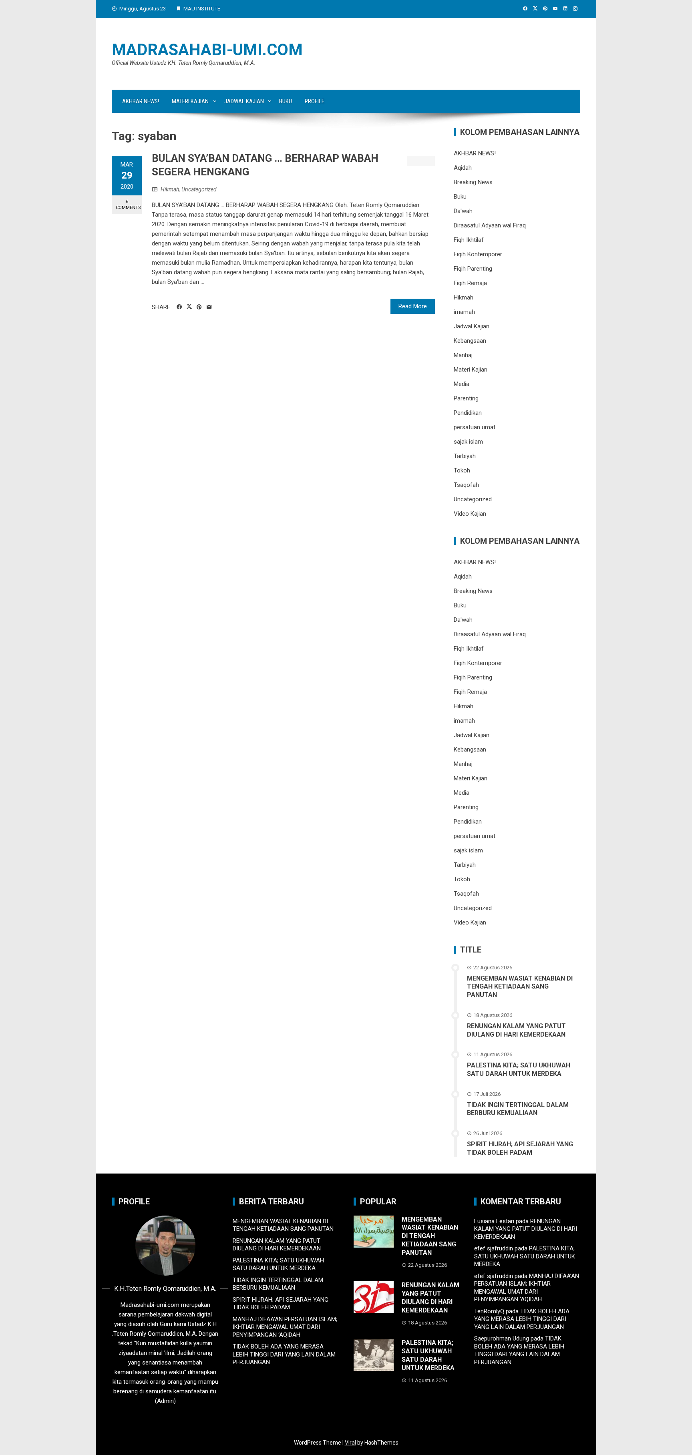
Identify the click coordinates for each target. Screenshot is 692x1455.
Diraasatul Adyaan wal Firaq (490, 225)
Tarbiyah (465, 456)
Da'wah (463, 211)
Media (461, 384)
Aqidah (463, 167)
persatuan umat (474, 427)
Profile (314, 101)
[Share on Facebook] (179, 307)
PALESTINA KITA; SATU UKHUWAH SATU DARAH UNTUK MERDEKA (518, 1069)
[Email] (209, 307)
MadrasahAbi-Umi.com (207, 49)
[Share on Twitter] (189, 307)
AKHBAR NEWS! (140, 101)
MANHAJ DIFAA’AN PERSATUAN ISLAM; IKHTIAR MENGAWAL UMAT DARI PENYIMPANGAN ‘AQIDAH (285, 1327)
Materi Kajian (190, 101)
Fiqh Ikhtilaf (469, 239)
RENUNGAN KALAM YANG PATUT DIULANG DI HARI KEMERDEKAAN (516, 1030)
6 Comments (128, 204)
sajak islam (468, 441)
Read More (412, 306)
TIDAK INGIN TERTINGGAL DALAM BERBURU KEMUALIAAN (518, 1109)
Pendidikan (468, 412)
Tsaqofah (466, 484)
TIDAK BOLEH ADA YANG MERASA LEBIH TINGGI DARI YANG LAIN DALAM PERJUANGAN (284, 1354)
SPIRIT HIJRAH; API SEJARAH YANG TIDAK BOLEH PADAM (520, 1148)
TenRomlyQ (489, 1311)
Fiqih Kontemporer (478, 254)
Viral (350, 1442)
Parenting (466, 398)
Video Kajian (470, 513)
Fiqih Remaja (470, 283)
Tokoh (462, 470)
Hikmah (170, 189)
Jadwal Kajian (244, 101)
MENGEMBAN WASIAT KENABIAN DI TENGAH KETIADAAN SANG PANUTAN (520, 987)
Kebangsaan (470, 340)
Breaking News (473, 182)
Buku (285, 101)
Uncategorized (199, 189)
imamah (464, 312)
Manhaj (463, 355)
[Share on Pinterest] (199, 307)
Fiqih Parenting (473, 268)
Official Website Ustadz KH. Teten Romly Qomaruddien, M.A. (183, 63)
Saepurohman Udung (501, 1338)
